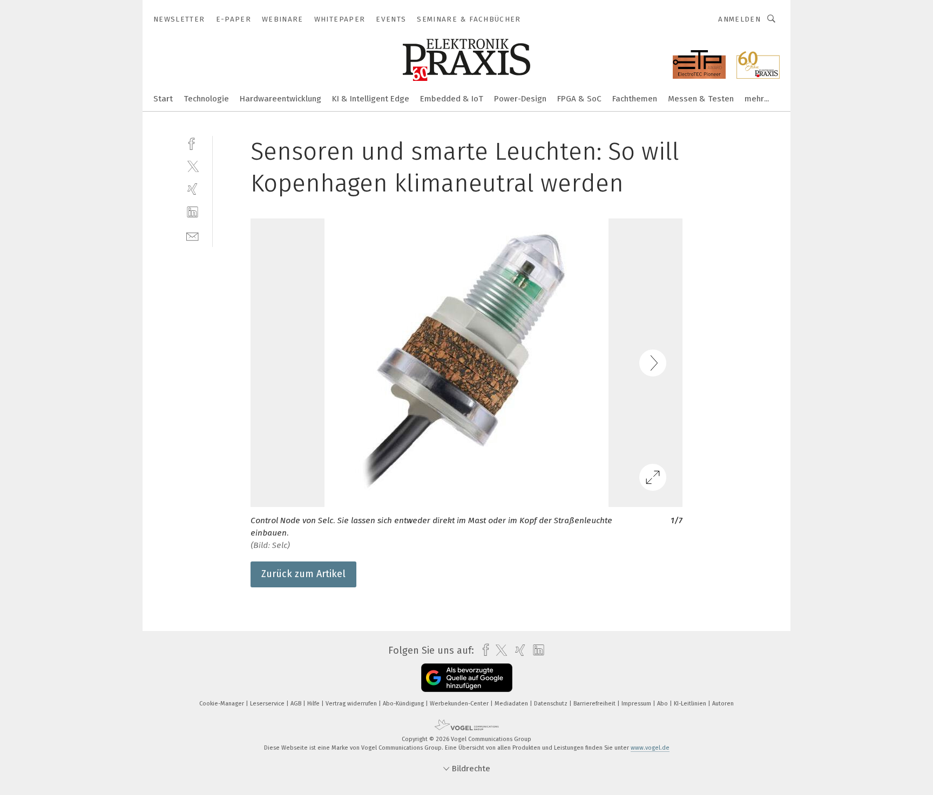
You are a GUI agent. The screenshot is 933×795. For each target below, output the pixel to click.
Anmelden (739, 19)
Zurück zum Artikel (303, 574)
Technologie (206, 99)
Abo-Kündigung (404, 703)
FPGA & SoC (579, 99)
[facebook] (192, 142)
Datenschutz (551, 703)
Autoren (723, 703)
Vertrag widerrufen (352, 703)
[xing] (192, 189)
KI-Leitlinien (691, 703)
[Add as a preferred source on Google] (466, 677)
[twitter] (192, 166)
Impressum (637, 703)
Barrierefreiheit (595, 703)
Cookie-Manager (222, 703)
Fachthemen (634, 99)
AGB (296, 703)
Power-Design (520, 99)
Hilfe (314, 703)
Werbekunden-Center (460, 703)
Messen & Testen (701, 99)
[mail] (192, 235)
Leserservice (268, 703)
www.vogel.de (650, 747)
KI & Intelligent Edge (370, 99)
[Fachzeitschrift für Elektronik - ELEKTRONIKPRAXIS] (163, 97)
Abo (663, 703)
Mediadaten (512, 703)
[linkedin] (192, 212)
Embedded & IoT (451, 99)
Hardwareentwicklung (280, 99)
